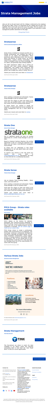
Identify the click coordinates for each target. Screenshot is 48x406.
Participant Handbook (36, 372)
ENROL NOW (41, 2)
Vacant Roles (38, 225)
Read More (38, 58)
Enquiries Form (24, 32)
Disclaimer (34, 377)
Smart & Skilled (22, 369)
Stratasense (29, 72)
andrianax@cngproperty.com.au (20, 317)
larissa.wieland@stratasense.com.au (14, 194)
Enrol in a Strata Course (39, 359)
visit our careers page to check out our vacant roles (18, 227)
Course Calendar (35, 369)
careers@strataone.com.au (11, 155)
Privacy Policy (35, 379)
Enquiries (7, 373)
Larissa (28, 112)
